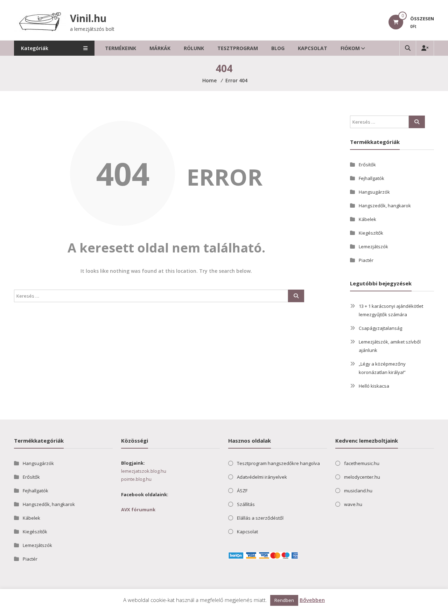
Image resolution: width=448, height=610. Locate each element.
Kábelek (367, 219)
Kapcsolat (312, 48)
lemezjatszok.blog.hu (143, 471)
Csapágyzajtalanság (380, 328)
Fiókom (350, 48)
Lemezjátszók (373, 246)
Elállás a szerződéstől (260, 518)
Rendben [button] (284, 600)
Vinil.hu (88, 18)
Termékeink (120, 48)
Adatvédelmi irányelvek (262, 477)
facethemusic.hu (361, 463)
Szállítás (246, 504)
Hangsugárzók (374, 192)
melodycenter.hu (362, 477)
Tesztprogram (237, 48)
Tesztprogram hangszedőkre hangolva (278, 463)
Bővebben (312, 599)
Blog (278, 48)
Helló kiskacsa (374, 386)
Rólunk (194, 48)
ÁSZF (242, 490)
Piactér (366, 260)
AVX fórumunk (138, 509)
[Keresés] (296, 296)
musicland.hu (358, 490)
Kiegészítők (371, 233)
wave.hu (353, 504)
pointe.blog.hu (136, 479)
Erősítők (367, 164)
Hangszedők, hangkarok (385, 205)
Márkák (159, 48)
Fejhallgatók (371, 178)
